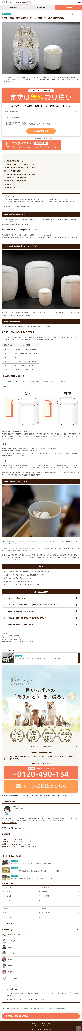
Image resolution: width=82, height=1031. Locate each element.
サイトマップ (45, 1025)
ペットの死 (45, 900)
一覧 (77, 930)
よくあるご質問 (12, 187)
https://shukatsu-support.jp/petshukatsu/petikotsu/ (18, 638)
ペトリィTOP (5, 1008)
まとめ (9, 184)
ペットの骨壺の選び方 (14, 171)
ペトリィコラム (15, 1008)
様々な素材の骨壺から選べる (17, 177)
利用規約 (35, 1025)
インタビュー (46, 888)
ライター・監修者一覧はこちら (12, 828)
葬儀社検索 (42, 7)
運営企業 (33, 1023)
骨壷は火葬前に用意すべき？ (16, 161)
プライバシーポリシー (46, 1023)
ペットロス (45, 904)
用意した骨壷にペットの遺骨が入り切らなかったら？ (25, 164)
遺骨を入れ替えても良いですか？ (17, 181)
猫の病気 (45, 909)
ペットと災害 (7, 896)
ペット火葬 (6, 904)
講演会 (5, 913)
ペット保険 (6, 892)
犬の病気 (6, 909)
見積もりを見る (41, 131)
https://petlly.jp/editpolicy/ (34, 999)
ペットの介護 (46, 913)
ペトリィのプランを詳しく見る (41, 746)
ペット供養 (6, 14)
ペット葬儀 (45, 896)
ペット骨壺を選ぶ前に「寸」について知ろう (21, 168)
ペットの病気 (7, 917)
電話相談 (69, 7)
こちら (40, 795)
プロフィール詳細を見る (9, 823)
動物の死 (45, 892)
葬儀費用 (15, 7)
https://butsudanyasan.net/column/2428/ (14, 641)
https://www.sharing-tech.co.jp (21, 844)
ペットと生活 (7, 888)
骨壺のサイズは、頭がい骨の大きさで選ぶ (21, 174)
